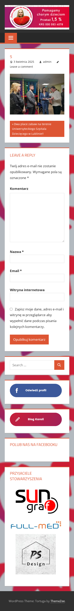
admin (47, 62)
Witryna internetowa (27, 290)
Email (16, 271)
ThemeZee (58, 601)
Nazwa (17, 251)
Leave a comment (21, 66)
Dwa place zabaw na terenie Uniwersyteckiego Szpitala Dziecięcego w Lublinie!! (31, 129)
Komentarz (19, 188)
